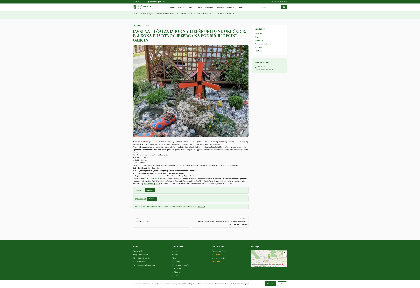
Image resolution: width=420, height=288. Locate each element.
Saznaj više (245, 284)
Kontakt (240, 7)
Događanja (209, 7)
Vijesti (200, 7)
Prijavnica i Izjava (140, 199)
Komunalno (220, 7)
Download (149, 190)
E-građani (258, 33)
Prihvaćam (270, 284)
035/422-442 (139, 2)
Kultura (143, 14)
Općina (180, 7)
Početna (172, 7)
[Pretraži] (284, 7)
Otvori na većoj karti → (257, 269)
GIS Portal (258, 47)
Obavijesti (150, 14)
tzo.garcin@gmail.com (154, 178)
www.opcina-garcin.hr (152, 184)
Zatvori (282, 284)
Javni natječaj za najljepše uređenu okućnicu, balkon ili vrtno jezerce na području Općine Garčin (165, 207)
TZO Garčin (230, 7)
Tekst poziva (139, 190)
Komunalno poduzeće (263, 44)
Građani (190, 7)
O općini (258, 37)
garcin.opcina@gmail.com (156, 2)
